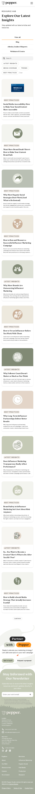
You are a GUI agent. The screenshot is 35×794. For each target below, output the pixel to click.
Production (22, 771)
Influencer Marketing (25, 760)
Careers (4, 771)
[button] (31, 3)
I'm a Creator (6, 775)
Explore (4, 756)
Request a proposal (24, 661)
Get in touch (8, 661)
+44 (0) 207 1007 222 (11, 729)
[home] (9, 3)
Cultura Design (13, 784)
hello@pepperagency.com (12, 732)
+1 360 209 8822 (9, 748)
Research (22, 775)
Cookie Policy (29, 788)
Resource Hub (6, 767)
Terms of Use (18, 788)
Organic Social (23, 764)
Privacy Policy (6, 788)
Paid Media (22, 767)
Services (22, 756)
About (4, 760)
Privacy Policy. (29, 703)
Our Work (4, 764)
